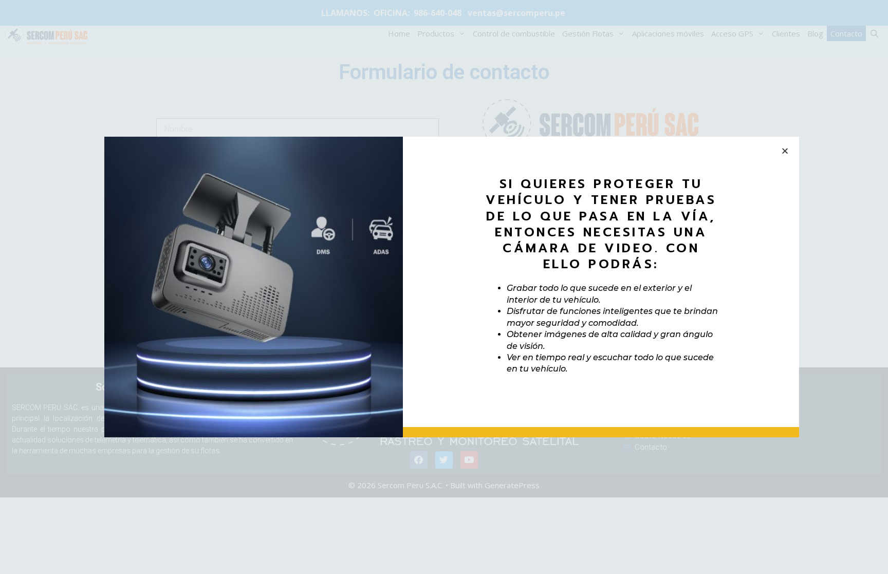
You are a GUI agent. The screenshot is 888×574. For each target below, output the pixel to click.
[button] (785, 151)
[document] (444, 287)
